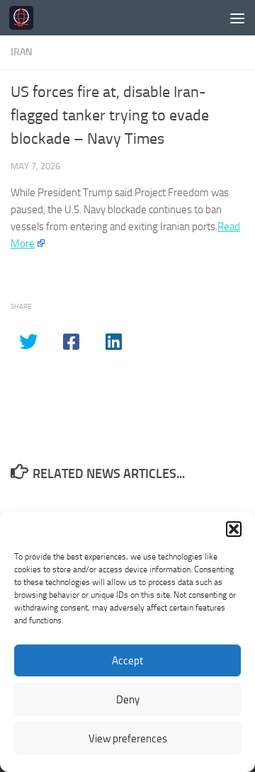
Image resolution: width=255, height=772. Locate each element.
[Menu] (237, 17)
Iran (22, 52)
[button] (234, 529)
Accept (127, 660)
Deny (128, 699)
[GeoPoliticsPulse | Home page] (25, 18)
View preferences (128, 738)
